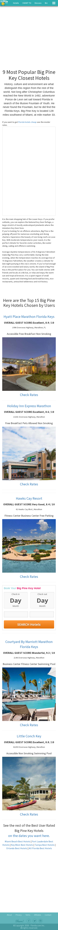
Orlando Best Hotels (16, 848)
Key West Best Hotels (22, 844)
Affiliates (37, 915)
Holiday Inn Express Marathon (29, 406)
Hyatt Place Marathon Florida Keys (29, 316)
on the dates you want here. (29, 835)
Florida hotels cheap (27, 122)
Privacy (19, 915)
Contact (48, 915)
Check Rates (29, 394)
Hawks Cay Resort (29, 498)
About (9, 915)
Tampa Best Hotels (44, 844)
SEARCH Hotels (29, 624)
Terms (27, 915)
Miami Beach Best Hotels (17, 841)
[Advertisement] (29, 37)
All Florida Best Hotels (40, 848)
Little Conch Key (29, 736)
